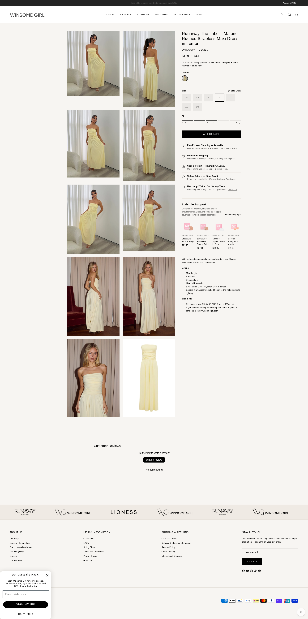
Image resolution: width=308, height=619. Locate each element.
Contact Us (88, 538)
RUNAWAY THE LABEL (196, 50)
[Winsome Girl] (27, 14)
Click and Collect (169, 538)
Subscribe (252, 561)
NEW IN (110, 14)
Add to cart (211, 134)
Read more (231, 179)
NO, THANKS (25, 614)
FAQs (86, 543)
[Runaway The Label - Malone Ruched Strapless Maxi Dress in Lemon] (185, 78)
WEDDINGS (161, 14)
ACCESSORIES (182, 14)
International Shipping (172, 556)
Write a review (154, 459)
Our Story (14, 538)
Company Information (20, 543)
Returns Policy (168, 547)
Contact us (232, 189)
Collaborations (16, 560)
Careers (13, 556)
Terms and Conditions (93, 551)
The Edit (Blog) (17, 551)
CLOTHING (143, 14)
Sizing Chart (89, 547)
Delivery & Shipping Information (176, 543)
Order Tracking (168, 551)
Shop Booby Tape (233, 215)
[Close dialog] (47, 575)
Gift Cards (88, 560)
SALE (199, 14)
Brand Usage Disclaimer (21, 547)
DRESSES (125, 14)
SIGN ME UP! (25, 604)
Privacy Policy (90, 556)
